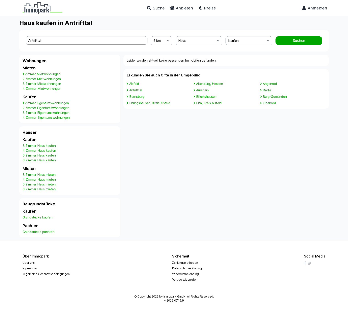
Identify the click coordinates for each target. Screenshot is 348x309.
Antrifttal (135, 90)
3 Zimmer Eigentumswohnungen (46, 113)
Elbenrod (269, 103)
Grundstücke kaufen (37, 217)
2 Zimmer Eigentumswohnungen (46, 108)
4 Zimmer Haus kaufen (39, 150)
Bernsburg (136, 97)
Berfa (267, 90)
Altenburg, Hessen (209, 84)
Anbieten (184, 8)
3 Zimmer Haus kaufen (39, 146)
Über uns (29, 262)
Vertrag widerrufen (184, 279)
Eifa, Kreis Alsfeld (209, 103)
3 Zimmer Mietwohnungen (42, 84)
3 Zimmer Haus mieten (39, 175)
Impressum (30, 268)
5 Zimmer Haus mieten (39, 184)
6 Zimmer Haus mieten (39, 189)
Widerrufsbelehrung (185, 274)
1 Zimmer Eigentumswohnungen (46, 103)
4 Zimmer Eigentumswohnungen (46, 117)
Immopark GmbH (174, 296)
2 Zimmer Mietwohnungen (42, 79)
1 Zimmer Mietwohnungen (41, 74)
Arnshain (202, 90)
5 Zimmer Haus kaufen (39, 155)
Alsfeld (134, 84)
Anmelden (317, 8)
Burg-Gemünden (275, 97)
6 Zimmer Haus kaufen (39, 160)
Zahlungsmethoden (185, 262)
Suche (158, 8)
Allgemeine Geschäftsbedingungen (46, 274)
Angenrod (270, 84)
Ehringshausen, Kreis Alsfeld (149, 103)
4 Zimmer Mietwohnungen (42, 89)
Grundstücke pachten (38, 232)
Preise (209, 8)
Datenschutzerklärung (187, 268)
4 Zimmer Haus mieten (39, 179)
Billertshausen (206, 97)
